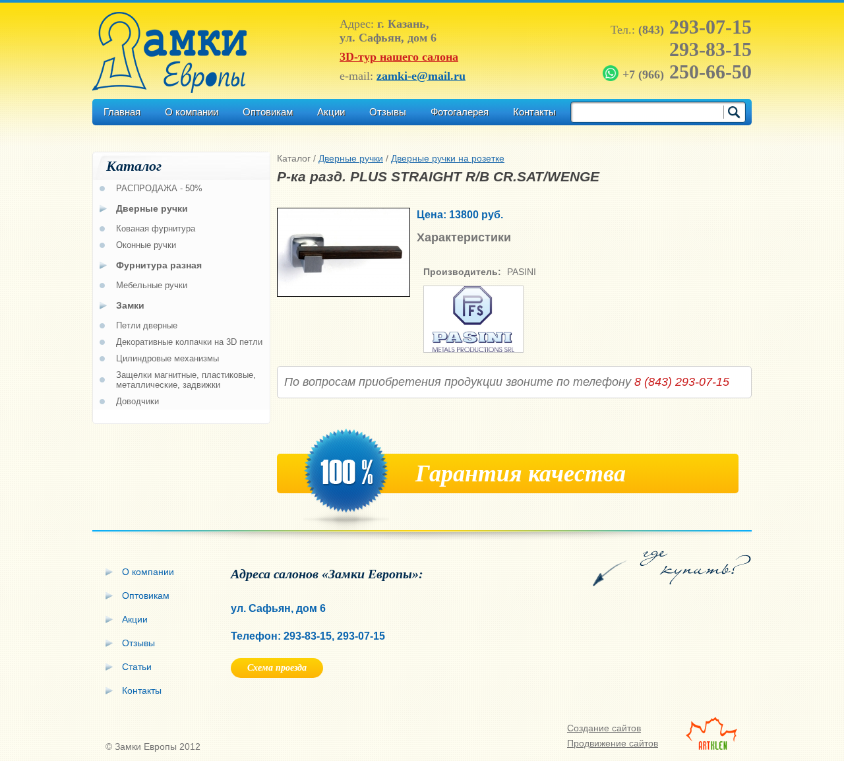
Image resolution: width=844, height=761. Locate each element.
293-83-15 (710, 49)
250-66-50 (687, 71)
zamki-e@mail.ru (421, 75)
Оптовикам (268, 111)
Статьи (137, 666)
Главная (122, 111)
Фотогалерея (460, 111)
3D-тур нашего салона (399, 56)
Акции (331, 111)
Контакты (534, 111)
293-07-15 (695, 27)
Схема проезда (277, 668)
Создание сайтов (604, 728)
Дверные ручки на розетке (447, 158)
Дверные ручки (350, 158)
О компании (191, 111)
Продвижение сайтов (612, 743)
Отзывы (387, 111)
